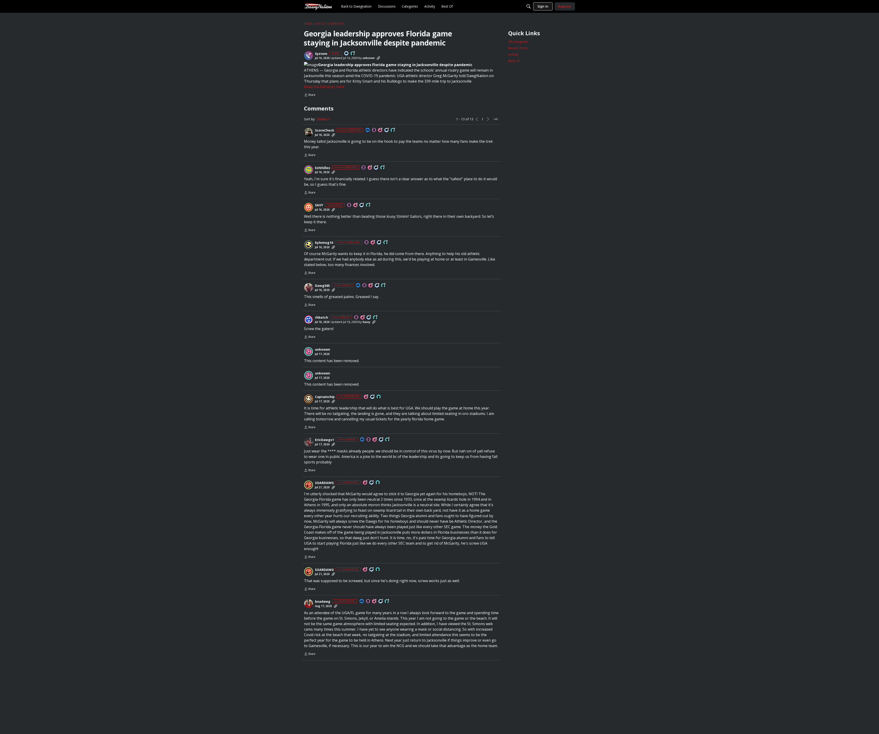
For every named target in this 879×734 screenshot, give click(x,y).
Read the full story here (324, 86)
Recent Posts (518, 48)
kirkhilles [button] (322, 168)
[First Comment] (346, 53)
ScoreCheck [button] (324, 130)
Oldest (322, 119)
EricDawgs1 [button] (324, 440)
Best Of (514, 61)
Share (309, 95)
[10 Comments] (372, 397)
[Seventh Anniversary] (363, 317)
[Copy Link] (378, 58)
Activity (513, 54)
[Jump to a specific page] (495, 119)
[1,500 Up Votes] (382, 168)
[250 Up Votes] (368, 205)
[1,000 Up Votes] (393, 130)
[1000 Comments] (376, 168)
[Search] (528, 6)
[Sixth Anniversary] (370, 168)
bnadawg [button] (322, 602)
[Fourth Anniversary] (365, 483)
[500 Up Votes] (385, 242)
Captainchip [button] (325, 397)
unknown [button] (369, 58)
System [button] (321, 54)
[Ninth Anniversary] (380, 130)
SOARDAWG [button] (324, 483)
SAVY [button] (319, 205)
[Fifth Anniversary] (355, 205)
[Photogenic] (368, 130)
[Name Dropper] (374, 130)
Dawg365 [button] (322, 286)
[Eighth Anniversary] (375, 440)
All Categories (518, 41)
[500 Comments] (387, 130)
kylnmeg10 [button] (324, 243)
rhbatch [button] (321, 317)
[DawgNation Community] (318, 6)
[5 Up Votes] (379, 397)
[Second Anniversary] (371, 285)
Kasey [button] (366, 322)
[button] (308, 55)
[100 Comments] (362, 205)
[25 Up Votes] (353, 53)
